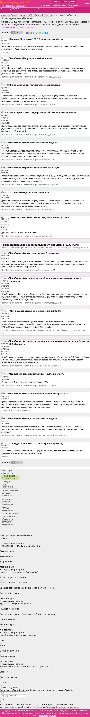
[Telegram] (34, 33)
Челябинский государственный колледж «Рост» (36, 373)
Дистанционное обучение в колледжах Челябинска (9, 520)
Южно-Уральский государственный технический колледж (42, 112)
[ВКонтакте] (27, 33)
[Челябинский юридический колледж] (8, 65)
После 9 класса (9, 27)
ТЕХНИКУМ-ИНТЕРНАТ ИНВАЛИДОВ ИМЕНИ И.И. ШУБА (39, 217)
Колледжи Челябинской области (36, 15)
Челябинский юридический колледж (30, 58)
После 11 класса (26, 27)
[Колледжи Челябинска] (10, 473)
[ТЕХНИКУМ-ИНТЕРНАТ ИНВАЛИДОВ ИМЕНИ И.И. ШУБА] (7, 229)
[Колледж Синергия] (5, 43)
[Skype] (43, 33)
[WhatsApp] (40, 33)
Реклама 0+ (6, 52)
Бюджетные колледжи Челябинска (7, 502)
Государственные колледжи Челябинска (10, 493)
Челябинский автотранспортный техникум (34, 253)
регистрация (69, 1)
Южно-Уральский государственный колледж (34, 84)
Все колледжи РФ (24, 710)
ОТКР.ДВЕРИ (73, 5)
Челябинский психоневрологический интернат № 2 (38, 393)
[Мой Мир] (46, 33)
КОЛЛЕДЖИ (46, 5)
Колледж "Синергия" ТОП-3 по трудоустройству (36, 39)
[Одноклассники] (31, 33)
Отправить (4, 699)
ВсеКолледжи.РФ (47, 715)
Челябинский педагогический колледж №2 (33, 142)
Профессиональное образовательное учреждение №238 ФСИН (40, 244)
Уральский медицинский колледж (29, 192)
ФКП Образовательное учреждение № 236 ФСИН (36, 310)
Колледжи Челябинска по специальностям (10, 510)
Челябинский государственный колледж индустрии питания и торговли (45, 280)
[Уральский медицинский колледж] (7, 197)
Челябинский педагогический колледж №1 (33, 418)
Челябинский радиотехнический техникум (34, 167)
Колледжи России (9, 15)
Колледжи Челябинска (10, 477)
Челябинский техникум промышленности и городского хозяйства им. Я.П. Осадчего (49, 342)
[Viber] (37, 33)
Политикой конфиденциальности (62, 707)
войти (57, 1)
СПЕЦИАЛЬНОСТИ (60, 5)
